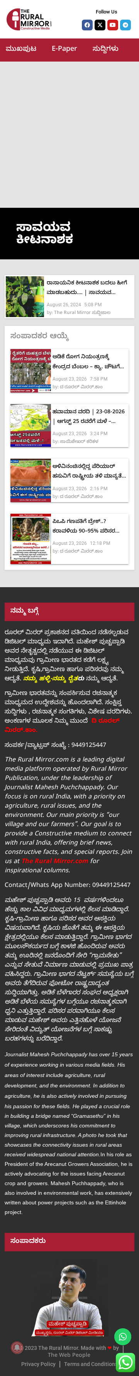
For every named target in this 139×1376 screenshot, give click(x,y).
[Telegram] (125, 25)
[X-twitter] (100, 25)
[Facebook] (87, 25)
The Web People (69, 1356)
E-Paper (64, 50)
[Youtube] (112, 25)
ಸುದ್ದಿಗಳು (106, 50)
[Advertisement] (69, 134)
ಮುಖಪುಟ (21, 50)
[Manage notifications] (17, 1347)
